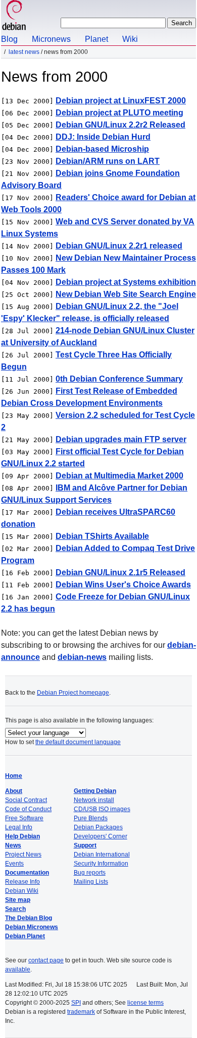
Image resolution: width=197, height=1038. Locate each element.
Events (14, 863)
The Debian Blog (28, 918)
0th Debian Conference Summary (119, 379)
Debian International (102, 854)
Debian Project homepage (73, 692)
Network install (94, 800)
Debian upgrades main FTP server (121, 439)
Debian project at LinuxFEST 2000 (121, 100)
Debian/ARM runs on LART (108, 161)
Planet (96, 39)
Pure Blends (91, 818)
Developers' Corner (100, 836)
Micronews (51, 39)
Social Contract (26, 800)
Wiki (130, 39)
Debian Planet (25, 936)
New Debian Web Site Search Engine (126, 294)
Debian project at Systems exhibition (126, 282)
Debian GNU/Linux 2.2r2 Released (120, 124)
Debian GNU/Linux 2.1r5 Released (120, 572)
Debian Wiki (21, 890)
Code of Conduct (28, 809)
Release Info (22, 881)
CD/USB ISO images (102, 809)
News (13, 845)
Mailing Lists (91, 881)
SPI (76, 1002)
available (17, 969)
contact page (46, 960)
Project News (23, 854)
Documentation (27, 872)
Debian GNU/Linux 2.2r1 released (119, 245)
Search (15, 908)
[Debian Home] (14, 16)
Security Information (101, 863)
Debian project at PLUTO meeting (119, 112)
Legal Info (18, 827)
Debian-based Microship (102, 149)
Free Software (24, 818)
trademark (81, 1011)
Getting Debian (95, 791)
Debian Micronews (31, 927)
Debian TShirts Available (102, 536)
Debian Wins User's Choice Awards (123, 584)
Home (13, 775)
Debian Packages (98, 827)
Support (85, 845)
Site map (17, 899)
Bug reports (90, 872)
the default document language (78, 742)
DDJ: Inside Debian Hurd (103, 137)
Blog (9, 39)
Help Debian (22, 836)
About (13, 791)
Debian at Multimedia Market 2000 (119, 475)
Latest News (24, 51)
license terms (145, 1002)
